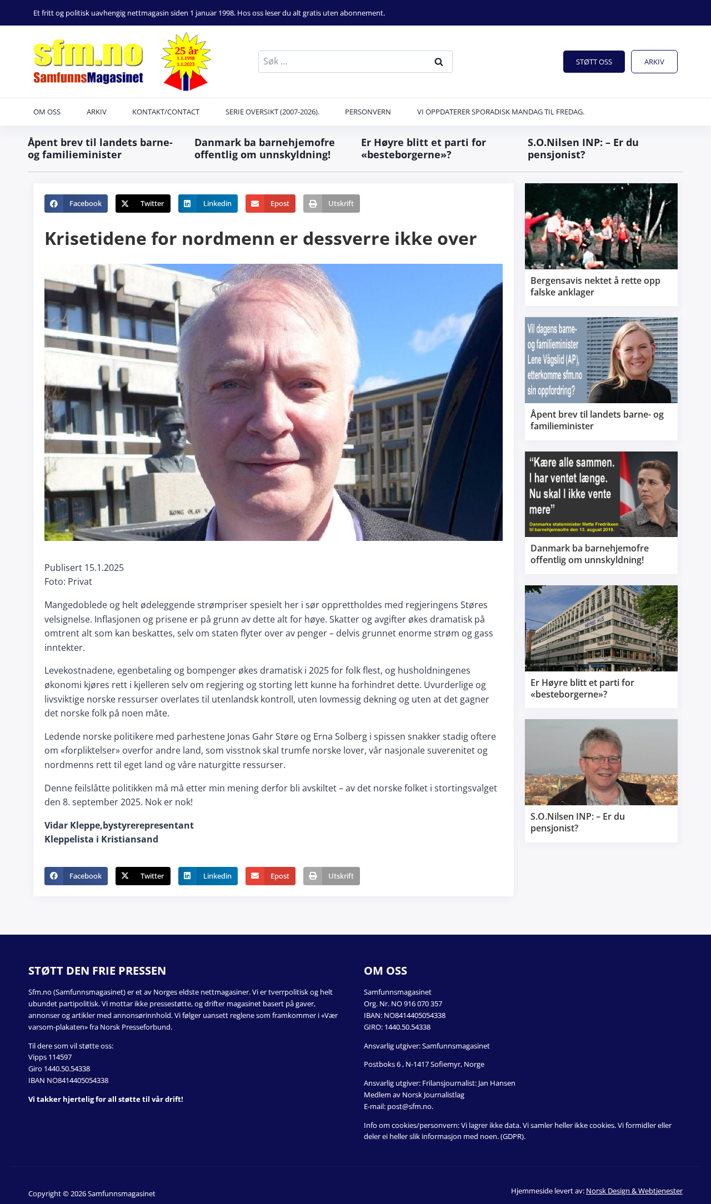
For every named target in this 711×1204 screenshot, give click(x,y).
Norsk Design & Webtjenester (634, 1191)
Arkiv (654, 62)
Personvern (368, 112)
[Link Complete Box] (601, 244)
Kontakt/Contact (165, 112)
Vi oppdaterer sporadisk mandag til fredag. (500, 112)
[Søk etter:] (355, 61)
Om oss (47, 112)
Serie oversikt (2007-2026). (272, 112)
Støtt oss (594, 62)
